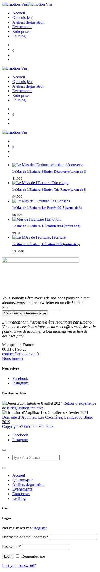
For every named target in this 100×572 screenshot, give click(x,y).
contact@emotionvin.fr (20, 354)
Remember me (32, 556)
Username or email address (25, 537)
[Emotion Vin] (27, 4)
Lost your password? (19, 565)
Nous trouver (12, 358)
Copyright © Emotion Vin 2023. (28, 426)
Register (40, 528)
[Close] (4, 450)
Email (7, 307)
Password (11, 546)
